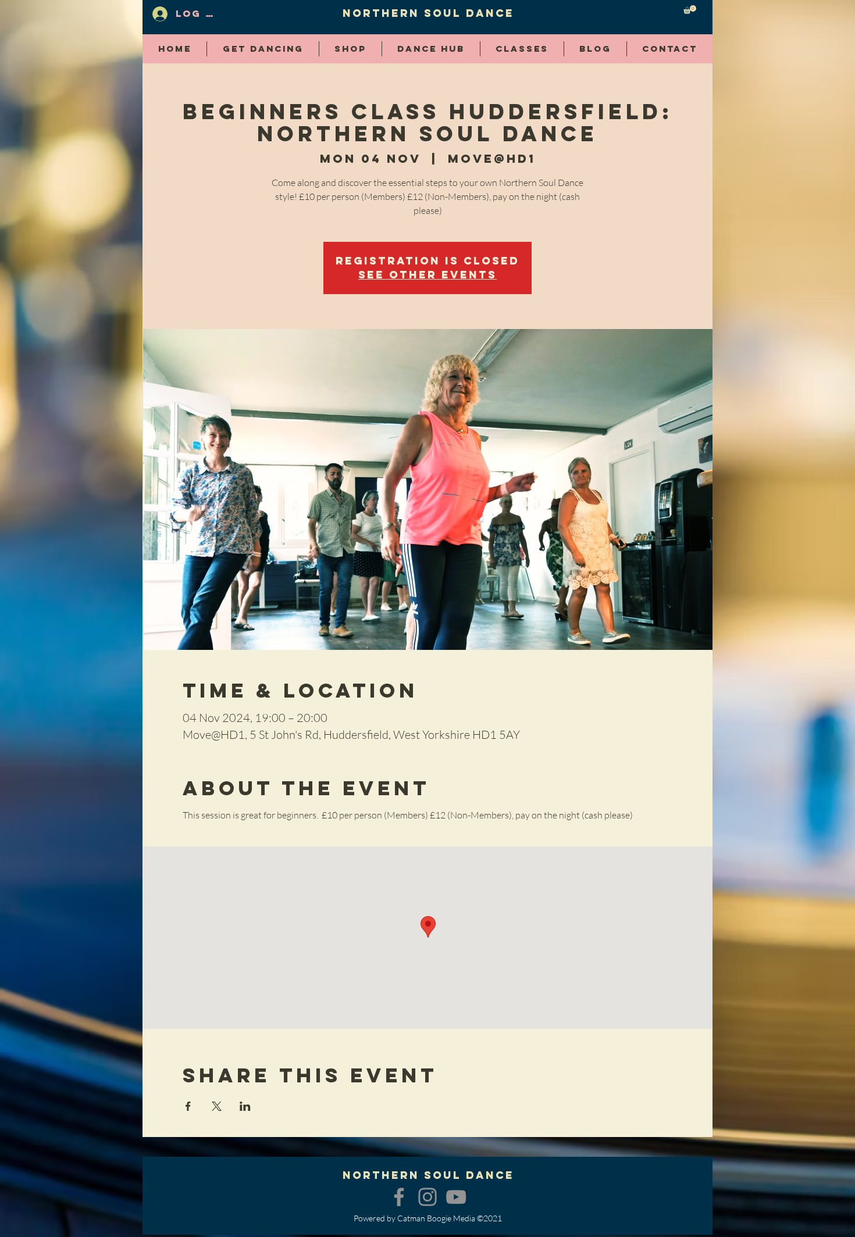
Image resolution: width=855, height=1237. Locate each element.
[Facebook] (399, 1197)
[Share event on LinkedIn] (245, 1106)
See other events (427, 274)
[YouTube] (456, 1197)
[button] (689, 9)
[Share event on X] (216, 1106)
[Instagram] (427, 1197)
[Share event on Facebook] (188, 1106)
